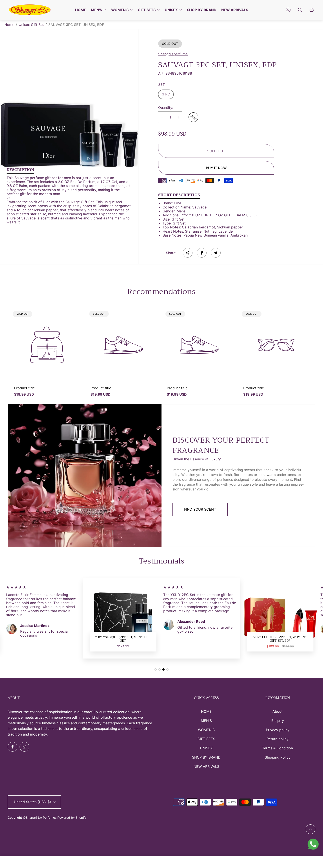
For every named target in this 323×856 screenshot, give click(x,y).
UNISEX (206, 748)
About (277, 711)
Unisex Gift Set (31, 24)
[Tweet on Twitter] (216, 253)
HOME (206, 711)
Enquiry (277, 720)
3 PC (166, 94)
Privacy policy (277, 730)
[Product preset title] (47, 345)
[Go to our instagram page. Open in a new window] (24, 747)
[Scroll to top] (310, 829)
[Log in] (288, 10)
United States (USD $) (32, 802)
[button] (155, 669)
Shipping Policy (277, 757)
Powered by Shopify (72, 817)
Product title (24, 388)
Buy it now (216, 168)
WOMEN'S (206, 730)
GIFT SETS (206, 739)
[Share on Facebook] (202, 253)
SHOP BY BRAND (206, 757)
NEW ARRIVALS (206, 766)
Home (9, 24)
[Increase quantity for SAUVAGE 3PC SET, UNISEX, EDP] (178, 117)
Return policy (278, 739)
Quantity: (165, 107)
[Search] (300, 10)
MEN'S (206, 720)
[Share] (187, 253)
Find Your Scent (200, 509)
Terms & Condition (277, 748)
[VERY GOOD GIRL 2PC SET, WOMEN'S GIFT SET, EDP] (154, 618)
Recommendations (161, 291)
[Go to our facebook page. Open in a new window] (12, 747)
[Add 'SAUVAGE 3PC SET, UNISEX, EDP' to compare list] (193, 117)
